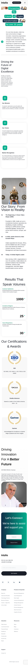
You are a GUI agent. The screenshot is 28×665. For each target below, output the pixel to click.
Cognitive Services (18, 612)
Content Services (17, 605)
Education (3, 633)
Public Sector (4, 624)
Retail (2, 640)
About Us (3, 593)
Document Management (19, 593)
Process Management (18, 607)
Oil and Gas (3, 638)
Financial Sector (4, 629)
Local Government (5, 626)
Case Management (18, 595)
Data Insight (16, 598)
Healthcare (3, 631)
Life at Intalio (4, 605)
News (15, 624)
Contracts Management (19, 600)
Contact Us (14, 536)
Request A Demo (16, 2)
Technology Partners (5, 598)
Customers (16, 629)
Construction (4, 636)
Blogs (15, 626)
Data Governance (17, 609)
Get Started (14, 573)
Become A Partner (5, 600)
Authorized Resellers (5, 595)
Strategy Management (18, 602)
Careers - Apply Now (5, 602)
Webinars (16, 631)
